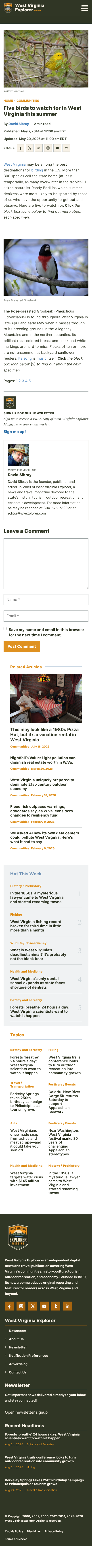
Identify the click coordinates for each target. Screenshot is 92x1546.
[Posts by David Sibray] (46, 455)
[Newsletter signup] (10, 402)
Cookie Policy (14, 1531)
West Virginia (15, 164)
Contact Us (18, 1372)
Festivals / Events (62, 1084)
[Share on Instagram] (48, 148)
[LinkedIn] (67, 1306)
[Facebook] (9, 1306)
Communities (28, 100)
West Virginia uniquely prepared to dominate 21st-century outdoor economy (42, 784)
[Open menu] (84, 8)
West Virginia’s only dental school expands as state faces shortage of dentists (37, 983)
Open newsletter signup (26, 1412)
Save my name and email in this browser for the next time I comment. (46, 632)
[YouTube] (44, 1306)
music (41, 358)
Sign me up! (15, 431)
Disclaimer (34, 1531)
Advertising (18, 1364)
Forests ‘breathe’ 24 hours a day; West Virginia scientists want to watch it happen (39, 1011)
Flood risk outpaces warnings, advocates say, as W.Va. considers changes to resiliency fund (41, 810)
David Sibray (18, 124)
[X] (32, 1306)
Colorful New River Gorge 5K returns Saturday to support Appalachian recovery (64, 1102)
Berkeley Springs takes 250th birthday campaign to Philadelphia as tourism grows (26, 1102)
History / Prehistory (26, 886)
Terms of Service (16, 1538)
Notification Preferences (28, 1355)
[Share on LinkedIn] (39, 148)
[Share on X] (29, 148)
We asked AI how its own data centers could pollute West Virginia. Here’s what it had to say (44, 837)
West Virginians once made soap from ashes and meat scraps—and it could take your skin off (25, 1140)
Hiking (53, 1050)
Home (8, 100)
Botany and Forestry (26, 1000)
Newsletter (18, 1347)
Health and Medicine (26, 971)
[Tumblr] (55, 1306)
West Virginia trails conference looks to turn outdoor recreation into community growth (64, 1065)
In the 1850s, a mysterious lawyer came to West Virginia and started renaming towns (37, 897)
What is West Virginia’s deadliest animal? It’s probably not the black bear (38, 954)
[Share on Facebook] (20, 148)
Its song (25, 358)
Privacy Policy (54, 1531)
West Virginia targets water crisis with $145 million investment (26, 1179)
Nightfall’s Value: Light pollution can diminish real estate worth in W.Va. (42, 760)
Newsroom (17, 1330)
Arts (13, 1123)
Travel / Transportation (22, 1084)
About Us (16, 1339)
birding (37, 170)
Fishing (16, 914)
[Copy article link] (66, 148)
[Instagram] (21, 1306)
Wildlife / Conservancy (28, 943)
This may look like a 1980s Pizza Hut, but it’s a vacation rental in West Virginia (44, 734)
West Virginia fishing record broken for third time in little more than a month (35, 926)
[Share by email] (57, 148)
